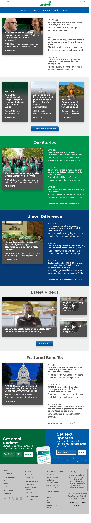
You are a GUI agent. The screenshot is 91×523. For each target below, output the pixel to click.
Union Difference (44, 216)
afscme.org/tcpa (76, 461)
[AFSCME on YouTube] (17, 499)
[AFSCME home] (45, 3)
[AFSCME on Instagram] (21, 499)
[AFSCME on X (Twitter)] (13, 499)
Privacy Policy (73, 503)
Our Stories (44, 142)
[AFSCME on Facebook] (9, 499)
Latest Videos (44, 292)
